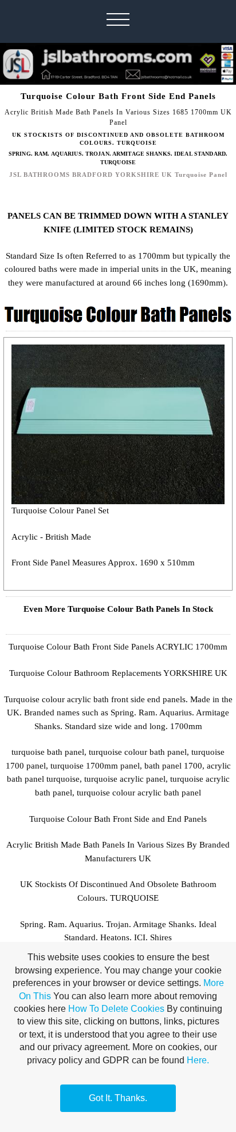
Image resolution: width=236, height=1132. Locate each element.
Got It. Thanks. (118, 1098)
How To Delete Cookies (116, 1009)
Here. (198, 1060)
